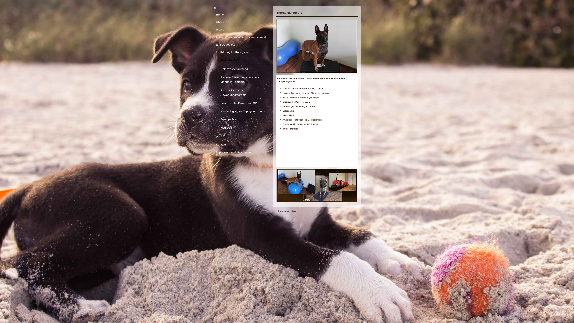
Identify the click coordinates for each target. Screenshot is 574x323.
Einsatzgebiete (225, 44)
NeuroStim (227, 127)
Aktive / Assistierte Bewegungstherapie (233, 92)
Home (220, 14)
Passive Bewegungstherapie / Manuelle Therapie (239, 80)
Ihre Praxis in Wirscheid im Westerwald (241, 37)
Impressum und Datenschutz (234, 152)
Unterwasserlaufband (234, 69)
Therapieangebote (228, 59)
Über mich (222, 22)
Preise (220, 137)
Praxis (220, 29)
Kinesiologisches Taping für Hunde (242, 111)
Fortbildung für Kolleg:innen (233, 52)
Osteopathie (228, 119)
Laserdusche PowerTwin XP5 (239, 103)
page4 (289, 211)
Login (294, 211)
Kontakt (221, 144)
